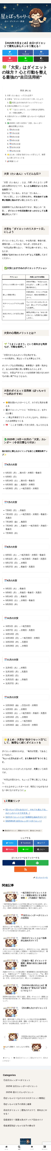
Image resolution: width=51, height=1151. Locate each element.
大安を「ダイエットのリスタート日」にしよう (25, 99)
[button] (46, 574)
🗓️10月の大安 (14, 144)
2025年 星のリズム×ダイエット (20, 1092)
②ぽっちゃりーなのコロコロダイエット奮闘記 (24, 1098)
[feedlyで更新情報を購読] (37, 863)
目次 (22, 90)
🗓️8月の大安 (14, 137)
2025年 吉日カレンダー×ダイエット (22, 1086)
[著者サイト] (13, 863)
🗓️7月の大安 (14, 133)
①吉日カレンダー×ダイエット (16, 1080)
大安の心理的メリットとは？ (18, 106)
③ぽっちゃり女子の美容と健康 (17, 1104)
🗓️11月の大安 (14, 147)
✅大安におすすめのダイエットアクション (26, 103)
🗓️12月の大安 (14, 151)
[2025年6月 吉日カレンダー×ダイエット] (23, 821)
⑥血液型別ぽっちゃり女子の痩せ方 (19, 1126)
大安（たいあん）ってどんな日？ (20, 95)
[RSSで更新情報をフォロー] (25, 869)
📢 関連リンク (12, 161)
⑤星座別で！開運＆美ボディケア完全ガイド (23, 1120)
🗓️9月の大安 (14, 140)
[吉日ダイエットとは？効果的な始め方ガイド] (26, 817)
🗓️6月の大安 (14, 130)
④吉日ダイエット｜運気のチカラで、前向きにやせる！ (23, 830)
